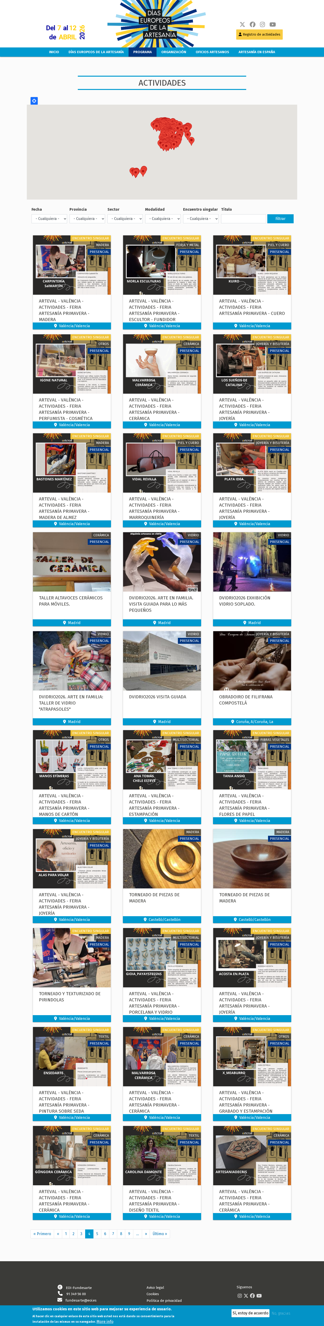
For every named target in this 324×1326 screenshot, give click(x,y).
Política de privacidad (164, 1300)
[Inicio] (152, 23)
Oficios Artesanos (212, 52)
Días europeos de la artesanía (96, 52)
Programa (142, 52)
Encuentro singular (200, 209)
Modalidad (155, 209)
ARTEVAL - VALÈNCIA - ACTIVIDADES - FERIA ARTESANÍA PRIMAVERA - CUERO (252, 307)
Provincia (78, 209)
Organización (173, 52)
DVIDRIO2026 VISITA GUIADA (157, 697)
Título (226, 209)
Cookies (153, 1294)
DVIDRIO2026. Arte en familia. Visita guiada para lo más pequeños (161, 604)
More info (105, 1321)
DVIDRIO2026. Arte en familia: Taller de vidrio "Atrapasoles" (71, 703)
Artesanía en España (257, 52)
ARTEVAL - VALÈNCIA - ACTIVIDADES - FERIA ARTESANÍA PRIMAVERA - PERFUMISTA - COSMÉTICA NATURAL (66, 412)
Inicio (54, 52)
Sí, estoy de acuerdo (250, 1313)
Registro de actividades (261, 34)
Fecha (37, 209)
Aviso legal (155, 1287)
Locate (34, 101)
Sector (113, 209)
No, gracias (281, 1313)
